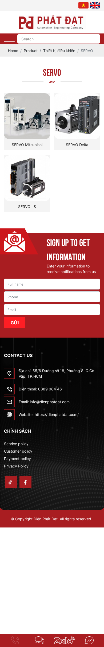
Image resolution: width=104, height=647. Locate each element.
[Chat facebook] (89, 640)
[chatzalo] (64, 640)
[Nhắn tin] (39, 640)
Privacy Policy (16, 466)
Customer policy (18, 451)
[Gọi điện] (15, 640)
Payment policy (17, 458)
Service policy (16, 443)
